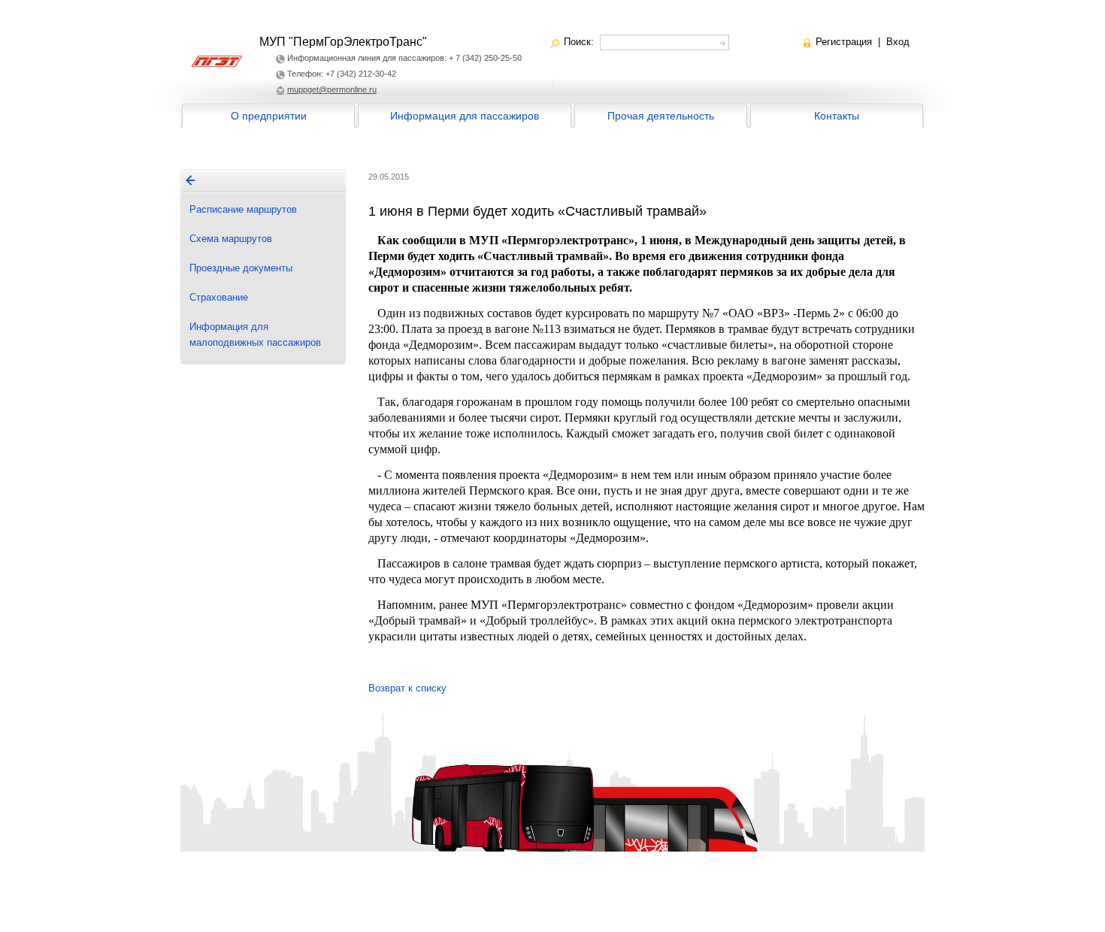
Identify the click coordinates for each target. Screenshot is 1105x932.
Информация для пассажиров (464, 116)
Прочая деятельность (660, 116)
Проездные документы (240, 268)
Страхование (218, 297)
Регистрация (844, 41)
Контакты (836, 116)
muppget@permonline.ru (332, 89)
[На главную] (190, 180)
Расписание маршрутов (243, 209)
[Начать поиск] (721, 41)
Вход (898, 41)
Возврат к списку (407, 688)
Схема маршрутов (230, 238)
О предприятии (269, 116)
